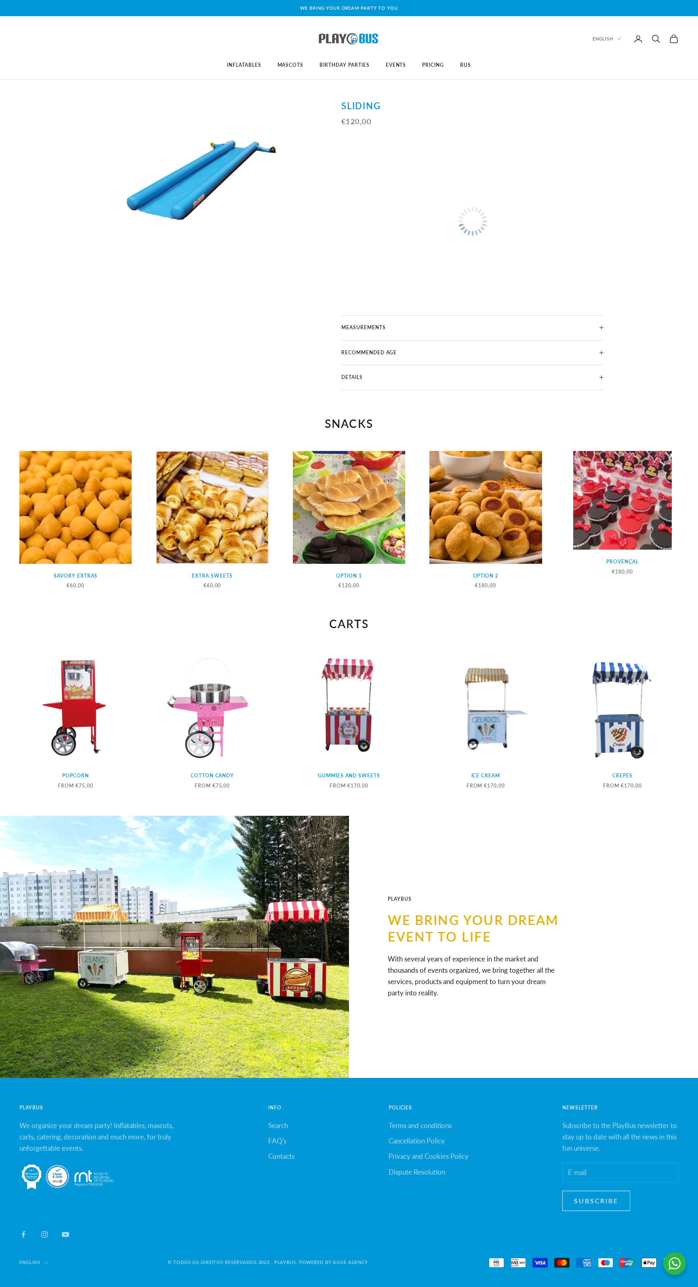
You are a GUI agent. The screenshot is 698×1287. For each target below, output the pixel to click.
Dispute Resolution (417, 1172)
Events (396, 65)
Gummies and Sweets (349, 776)
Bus (465, 65)
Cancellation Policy (417, 1141)
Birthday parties (344, 65)
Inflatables (244, 65)
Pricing (433, 65)
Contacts (281, 1156)
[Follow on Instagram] (44, 1234)
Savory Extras (75, 576)
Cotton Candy (212, 776)
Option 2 (486, 576)
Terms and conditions (420, 1125)
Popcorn (75, 776)
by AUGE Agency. (347, 1262)
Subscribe (596, 1200)
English (603, 38)
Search (278, 1125)
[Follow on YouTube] (65, 1234)
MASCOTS (291, 65)
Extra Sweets (212, 576)
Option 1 (349, 576)
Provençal (622, 562)
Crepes (622, 776)
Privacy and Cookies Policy (429, 1156)
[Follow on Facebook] (23, 1234)
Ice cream (485, 776)
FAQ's (277, 1141)
